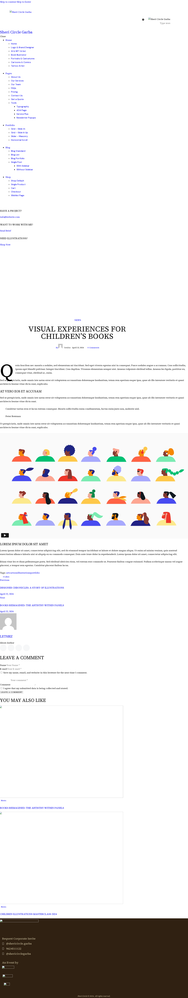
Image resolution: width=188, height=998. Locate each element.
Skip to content (8, 1)
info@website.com (10, 216)
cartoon (13, 572)
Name (3, 665)
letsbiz (6, 636)
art (7, 572)
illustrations (23, 572)
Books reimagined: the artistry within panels (32, 808)
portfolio (35, 572)
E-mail (3, 668)
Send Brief (5, 230)
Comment (5, 684)
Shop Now (5, 244)
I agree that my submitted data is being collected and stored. (35, 688)
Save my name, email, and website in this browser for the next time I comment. (45, 672)
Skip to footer (24, 1)
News (77, 320)
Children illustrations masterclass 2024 (28, 914)
